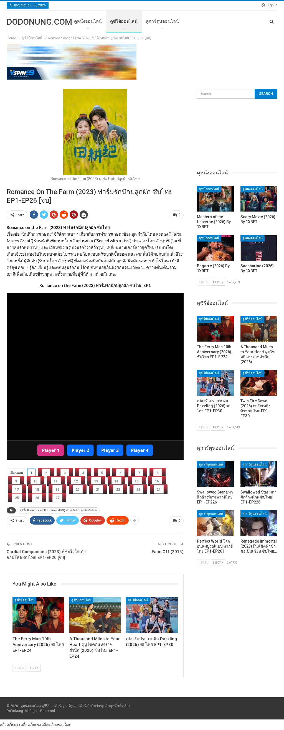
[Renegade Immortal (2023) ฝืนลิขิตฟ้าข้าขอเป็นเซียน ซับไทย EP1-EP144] (258, 523)
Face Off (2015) (168, 551)
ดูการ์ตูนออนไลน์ (162, 21)
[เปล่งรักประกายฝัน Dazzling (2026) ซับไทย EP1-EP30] (152, 615)
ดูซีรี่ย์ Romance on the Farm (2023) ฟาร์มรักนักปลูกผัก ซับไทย (58, 510)
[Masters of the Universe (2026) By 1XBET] (215, 199)
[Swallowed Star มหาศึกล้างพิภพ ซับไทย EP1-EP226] (258, 474)
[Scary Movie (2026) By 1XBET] (258, 199)
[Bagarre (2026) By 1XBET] (215, 248)
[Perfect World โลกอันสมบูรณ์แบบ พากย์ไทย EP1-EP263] (215, 523)
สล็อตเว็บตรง (10, 725)
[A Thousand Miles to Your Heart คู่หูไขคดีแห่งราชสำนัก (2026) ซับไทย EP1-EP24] (95, 615)
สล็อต (66, 725)
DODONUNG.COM (39, 22)
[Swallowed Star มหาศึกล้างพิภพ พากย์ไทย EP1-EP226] (215, 474)
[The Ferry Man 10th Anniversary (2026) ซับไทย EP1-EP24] (38, 615)
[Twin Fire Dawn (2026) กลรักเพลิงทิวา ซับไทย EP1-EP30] (258, 383)
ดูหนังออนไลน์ (88, 21)
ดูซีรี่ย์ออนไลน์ (124, 21)
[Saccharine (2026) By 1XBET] (258, 248)
